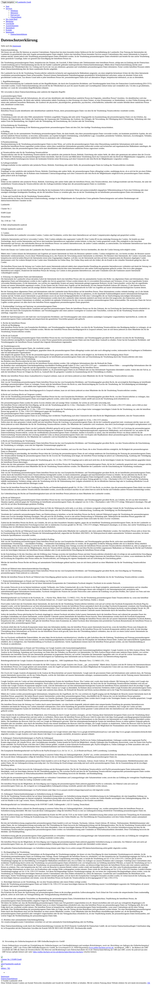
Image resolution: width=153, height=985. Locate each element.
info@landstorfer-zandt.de (11, 964)
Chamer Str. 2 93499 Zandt (11, 959)
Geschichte (10, 24)
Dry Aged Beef (11, 19)
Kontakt (9, 30)
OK (148, 983)
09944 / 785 (5, 968)
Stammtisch (10, 28)
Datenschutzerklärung (19, 34)
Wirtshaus (14, 11)
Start (7, 6)
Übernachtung (16, 17)
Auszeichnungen (12, 26)
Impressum (10, 32)
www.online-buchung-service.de (101, 948)
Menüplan (9, 21)
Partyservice (15, 15)
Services (9, 9)
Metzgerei (14, 13)
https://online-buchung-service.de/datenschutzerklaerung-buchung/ (58, 952)
